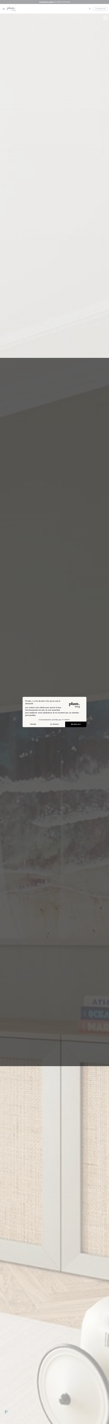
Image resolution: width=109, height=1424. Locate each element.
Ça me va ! (76, 724)
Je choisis (54, 724)
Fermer (33, 724)
